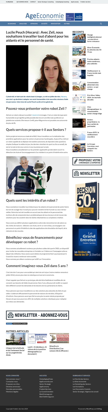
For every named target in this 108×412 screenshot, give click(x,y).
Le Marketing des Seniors (82, 384)
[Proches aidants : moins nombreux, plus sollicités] (79, 59)
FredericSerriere (45, 389)
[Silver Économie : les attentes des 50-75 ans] (79, 48)
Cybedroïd (35, 115)
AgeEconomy (75, 2)
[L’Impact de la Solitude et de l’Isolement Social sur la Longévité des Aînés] (16, 340)
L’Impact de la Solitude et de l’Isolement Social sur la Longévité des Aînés (15, 351)
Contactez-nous (12, 381)
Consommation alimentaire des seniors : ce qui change (93, 85)
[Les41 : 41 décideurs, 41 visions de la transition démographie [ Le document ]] (37, 339)
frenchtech (17, 323)
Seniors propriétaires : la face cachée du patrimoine (93, 123)
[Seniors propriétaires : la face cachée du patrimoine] (79, 120)
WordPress (90, 409)
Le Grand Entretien (46, 392)
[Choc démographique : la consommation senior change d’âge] (79, 107)
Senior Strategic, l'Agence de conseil (85, 392)
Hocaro (64, 96)
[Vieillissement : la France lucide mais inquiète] (79, 71)
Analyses (23, 23)
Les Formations (78, 387)
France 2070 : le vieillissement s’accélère (93, 134)
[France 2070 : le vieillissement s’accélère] (79, 133)
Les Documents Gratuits (81, 389)
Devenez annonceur (13, 387)
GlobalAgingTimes (46, 379)
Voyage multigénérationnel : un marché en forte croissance (94, 38)
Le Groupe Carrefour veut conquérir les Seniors (93, 147)
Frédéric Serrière (85, 2)
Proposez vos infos (13, 384)
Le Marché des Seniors (81, 379)
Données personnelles (14, 389)
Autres (67, 23)
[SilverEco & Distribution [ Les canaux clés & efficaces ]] (59, 339)
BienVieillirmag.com (46, 397)
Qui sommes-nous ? (13, 379)
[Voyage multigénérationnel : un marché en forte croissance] (79, 35)
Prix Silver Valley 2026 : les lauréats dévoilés (94, 97)
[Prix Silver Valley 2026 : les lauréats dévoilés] (79, 95)
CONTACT (33, 2)
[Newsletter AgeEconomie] (37, 319)
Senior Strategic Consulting (46, 2)
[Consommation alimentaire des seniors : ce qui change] (79, 83)
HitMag (99, 409)
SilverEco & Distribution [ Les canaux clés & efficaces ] (58, 348)
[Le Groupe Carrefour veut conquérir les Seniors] (79, 144)
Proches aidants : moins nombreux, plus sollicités (93, 61)
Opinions (34, 23)
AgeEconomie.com (46, 381)
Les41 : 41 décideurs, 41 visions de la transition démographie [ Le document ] (37, 350)
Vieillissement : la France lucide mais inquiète (94, 73)
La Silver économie (79, 381)
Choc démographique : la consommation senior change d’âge (94, 110)
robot (24, 323)
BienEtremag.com (45, 394)
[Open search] (101, 23)
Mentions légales (12, 392)
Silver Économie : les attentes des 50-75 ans (94, 49)
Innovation (55, 23)
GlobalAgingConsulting (62, 2)
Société (44, 23)
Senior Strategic (45, 384)
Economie (12, 23)
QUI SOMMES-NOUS (22, 2)
